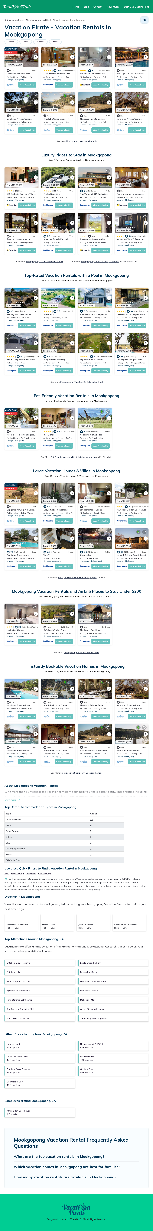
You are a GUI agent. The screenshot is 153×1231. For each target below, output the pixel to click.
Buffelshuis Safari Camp (54, 630)
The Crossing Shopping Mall (20, 1009)
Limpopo (10, 80)
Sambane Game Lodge (18, 555)
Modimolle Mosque (89, 990)
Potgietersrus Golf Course (19, 999)
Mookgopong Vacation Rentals (81, 141)
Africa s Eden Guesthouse (92, 73)
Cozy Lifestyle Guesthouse (56, 510)
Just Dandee (49, 435)
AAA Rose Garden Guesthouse (131, 510)
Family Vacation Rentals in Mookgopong (77, 577)
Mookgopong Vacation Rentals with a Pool (81, 382)
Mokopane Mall (87, 999)
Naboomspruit (96, 561)
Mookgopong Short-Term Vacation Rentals (81, 773)
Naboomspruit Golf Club (18, 981)
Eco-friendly (44, 873)
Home (75, 6)
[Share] (144, 20)
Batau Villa (48, 314)
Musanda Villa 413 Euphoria (130, 239)
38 (91, 819)
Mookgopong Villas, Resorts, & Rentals (100, 261)
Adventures (113, 6)
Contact (97, 6)
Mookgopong (19, 80)
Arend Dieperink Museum (92, 1009)
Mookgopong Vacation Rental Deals (81, 652)
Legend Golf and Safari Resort (131, 555)
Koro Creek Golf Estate (18, 1018)
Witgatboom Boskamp (54, 359)
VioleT (46, 555)
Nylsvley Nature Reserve (18, 990)
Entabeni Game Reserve (18, 963)
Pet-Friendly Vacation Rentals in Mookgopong (73, 457)
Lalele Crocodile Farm (90, 963)
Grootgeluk (85, 555)
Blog (86, 6)
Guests (40, 42)
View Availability (27, 85)
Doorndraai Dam (88, 972)
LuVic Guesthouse (15, 630)
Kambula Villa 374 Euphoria (93, 314)
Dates (11, 42)
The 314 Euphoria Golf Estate (21, 359)
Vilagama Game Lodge (91, 435)
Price (25, 42)
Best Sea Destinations (136, 6)
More (55, 42)
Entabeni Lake (13, 972)
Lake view (31, 873)
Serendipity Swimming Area (93, 1018)
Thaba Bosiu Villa (52, 194)
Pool (6, 873)
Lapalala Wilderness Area (93, 981)
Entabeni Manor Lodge (91, 510)
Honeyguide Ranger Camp (129, 359)
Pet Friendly (17, 873)
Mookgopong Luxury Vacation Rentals (44, 261)
